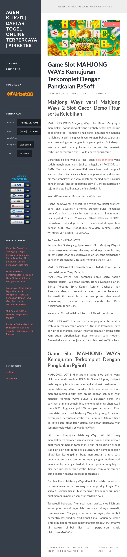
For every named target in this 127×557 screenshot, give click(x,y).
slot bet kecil (12, 378)
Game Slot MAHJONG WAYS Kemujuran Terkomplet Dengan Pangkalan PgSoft (77, 75)
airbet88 (24, 153)
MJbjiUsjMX (79, 93)
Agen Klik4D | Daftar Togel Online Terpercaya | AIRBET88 (21, 29)
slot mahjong (104, 159)
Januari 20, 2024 (58, 93)
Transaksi (11, 63)
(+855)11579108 (29, 122)
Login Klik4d (13, 68)
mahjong (10, 372)
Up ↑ (111, 551)
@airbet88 (25, 144)
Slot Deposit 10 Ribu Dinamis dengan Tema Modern (17, 314)
